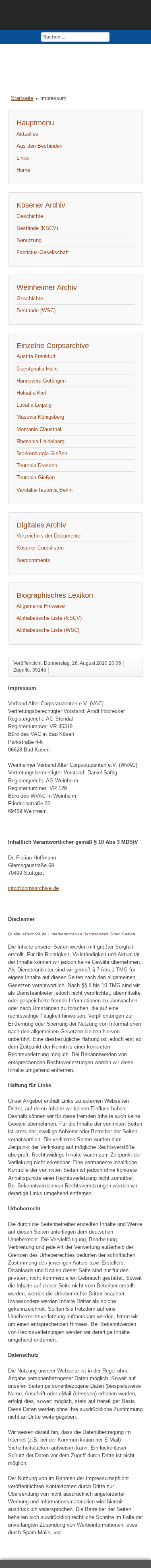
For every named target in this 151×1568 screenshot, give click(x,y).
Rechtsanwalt (95, 934)
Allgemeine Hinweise (41, 606)
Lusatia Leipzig (34, 405)
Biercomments (33, 560)
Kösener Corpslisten (40, 548)
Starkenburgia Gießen (42, 453)
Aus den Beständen (39, 146)
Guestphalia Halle (37, 369)
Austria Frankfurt (36, 356)
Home (23, 170)
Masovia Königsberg (40, 417)
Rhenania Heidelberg (40, 441)
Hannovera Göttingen (41, 381)
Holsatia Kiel (31, 393)
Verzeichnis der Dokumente (49, 536)
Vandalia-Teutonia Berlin (44, 490)
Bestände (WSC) (36, 310)
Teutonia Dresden (37, 465)
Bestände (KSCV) (37, 228)
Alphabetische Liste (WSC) (48, 630)
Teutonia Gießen (36, 477)
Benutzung (29, 240)
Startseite (22, 98)
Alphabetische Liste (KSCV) (49, 618)
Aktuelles (27, 134)
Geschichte (30, 216)
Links (23, 158)
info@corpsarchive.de (33, 888)
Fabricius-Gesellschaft (43, 252)
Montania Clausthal (39, 429)
